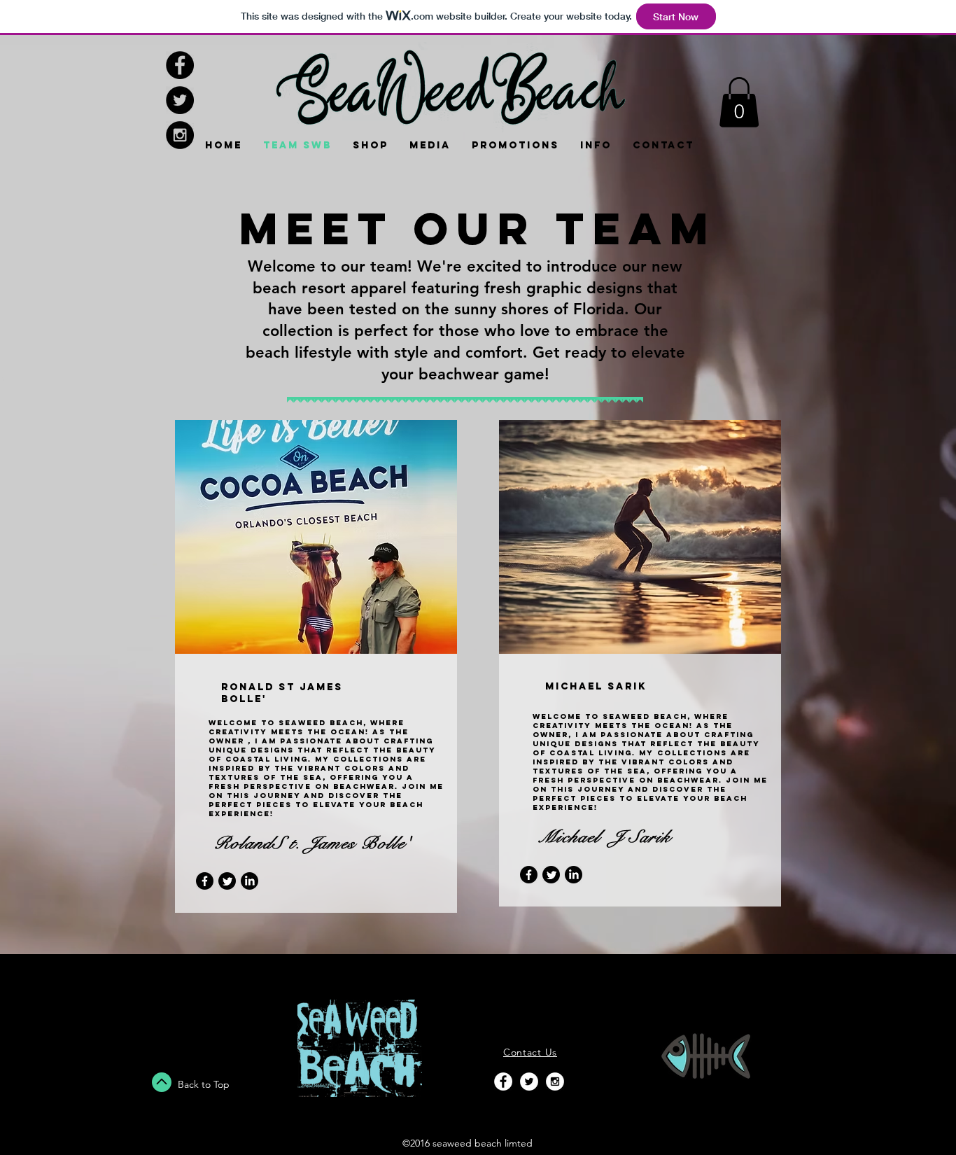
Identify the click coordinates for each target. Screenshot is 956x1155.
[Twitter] (227, 881)
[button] (739, 102)
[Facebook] (204, 881)
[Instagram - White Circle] (555, 1081)
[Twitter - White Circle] (529, 1081)
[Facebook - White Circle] (503, 1081)
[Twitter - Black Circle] (180, 100)
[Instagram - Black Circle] (180, 135)
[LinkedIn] (249, 881)
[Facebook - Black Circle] (180, 65)
